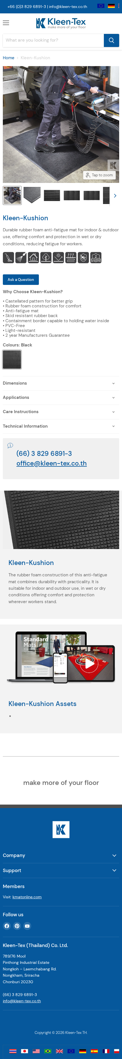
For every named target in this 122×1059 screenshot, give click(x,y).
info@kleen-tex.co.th (68, 6)
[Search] (111, 40)
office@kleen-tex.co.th (51, 463)
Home (8, 58)
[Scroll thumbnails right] (114, 195)
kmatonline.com (27, 896)
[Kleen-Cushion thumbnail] (12, 195)
